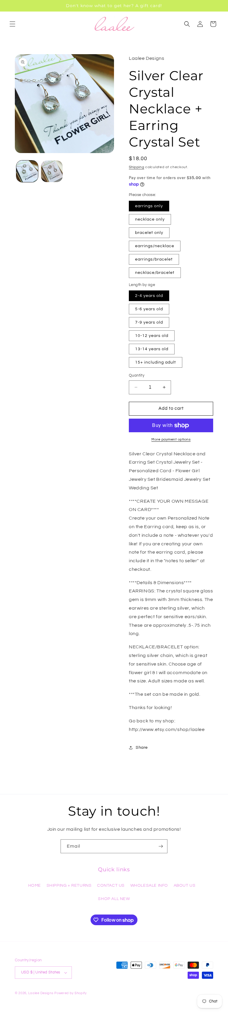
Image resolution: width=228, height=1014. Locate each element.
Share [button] (142, 747)
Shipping (136, 167)
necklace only (150, 219)
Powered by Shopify (70, 993)
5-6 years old (149, 309)
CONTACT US (111, 885)
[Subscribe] (160, 846)
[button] (12, 23)
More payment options (171, 439)
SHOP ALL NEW (114, 899)
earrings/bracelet (154, 259)
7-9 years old (149, 322)
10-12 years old (151, 336)
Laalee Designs (40, 993)
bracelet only (149, 233)
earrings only (149, 206)
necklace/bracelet (155, 273)
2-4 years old (149, 296)
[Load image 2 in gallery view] (52, 171)
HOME (34, 885)
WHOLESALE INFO (149, 885)
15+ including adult (155, 362)
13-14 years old (151, 349)
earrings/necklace (154, 246)
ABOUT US (185, 885)
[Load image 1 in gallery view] (27, 171)
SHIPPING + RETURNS (69, 885)
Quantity (136, 375)
